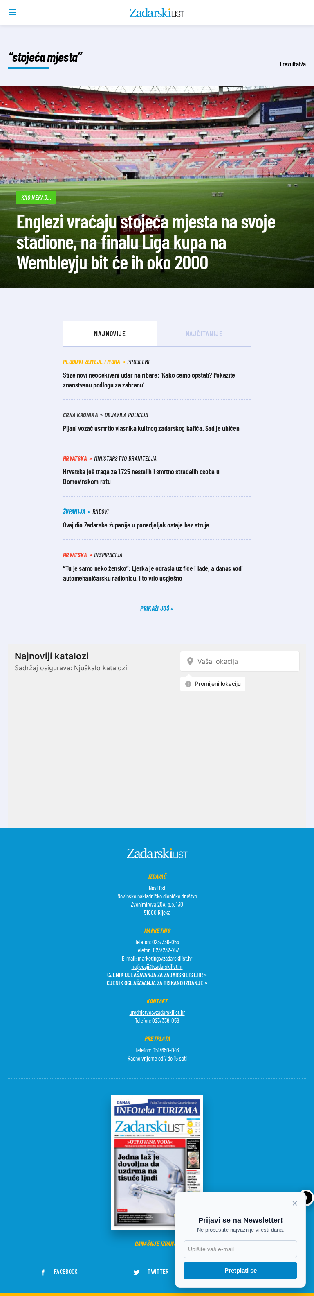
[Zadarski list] (157, 12)
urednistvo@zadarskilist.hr (157, 1012)
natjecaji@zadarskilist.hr (157, 966)
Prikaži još (155, 608)
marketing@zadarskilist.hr (165, 958)
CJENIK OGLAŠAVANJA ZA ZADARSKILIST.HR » (157, 974)
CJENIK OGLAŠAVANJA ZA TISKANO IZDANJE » (157, 982)
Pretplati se (240, 1270)
